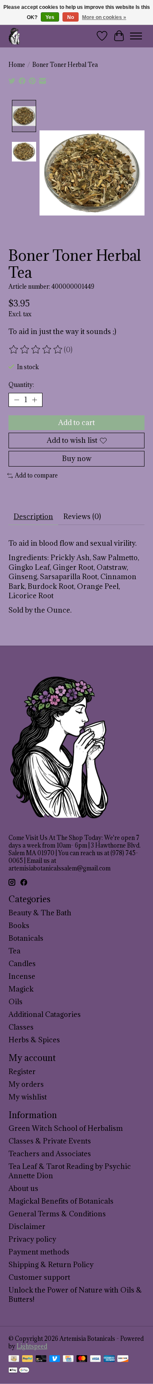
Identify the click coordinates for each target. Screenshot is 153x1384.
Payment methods (38, 1252)
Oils (15, 1001)
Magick (21, 989)
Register (22, 1071)
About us (23, 1188)
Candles (22, 963)
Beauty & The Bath (39, 912)
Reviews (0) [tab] (82, 516)
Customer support (39, 1277)
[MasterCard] (82, 1359)
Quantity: (21, 385)
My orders (26, 1084)
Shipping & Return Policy (51, 1264)
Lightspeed (32, 1346)
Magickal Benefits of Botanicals (60, 1201)
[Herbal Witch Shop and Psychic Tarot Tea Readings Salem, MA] (14, 35)
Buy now (76, 458)
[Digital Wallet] (18, 1371)
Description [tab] (33, 516)
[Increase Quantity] (34, 399)
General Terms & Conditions (57, 1213)
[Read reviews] (36, 350)
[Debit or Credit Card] (41, 1359)
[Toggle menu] (136, 36)
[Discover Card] (122, 1359)
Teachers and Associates (49, 1153)
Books (18, 925)
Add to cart (76, 422)
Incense (21, 976)
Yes (49, 17)
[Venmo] (54, 1359)
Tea (14, 951)
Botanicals (25, 938)
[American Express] (109, 1359)
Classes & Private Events (49, 1141)
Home (16, 65)
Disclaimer (26, 1226)
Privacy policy (32, 1239)
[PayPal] (27, 1359)
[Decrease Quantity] (16, 399)
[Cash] (13, 1359)
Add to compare (36, 475)
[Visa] (95, 1359)
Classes (21, 1027)
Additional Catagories (44, 1014)
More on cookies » (104, 17)
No (70, 17)
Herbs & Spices (34, 1039)
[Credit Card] (68, 1359)
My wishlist (27, 1097)
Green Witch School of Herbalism (65, 1128)
